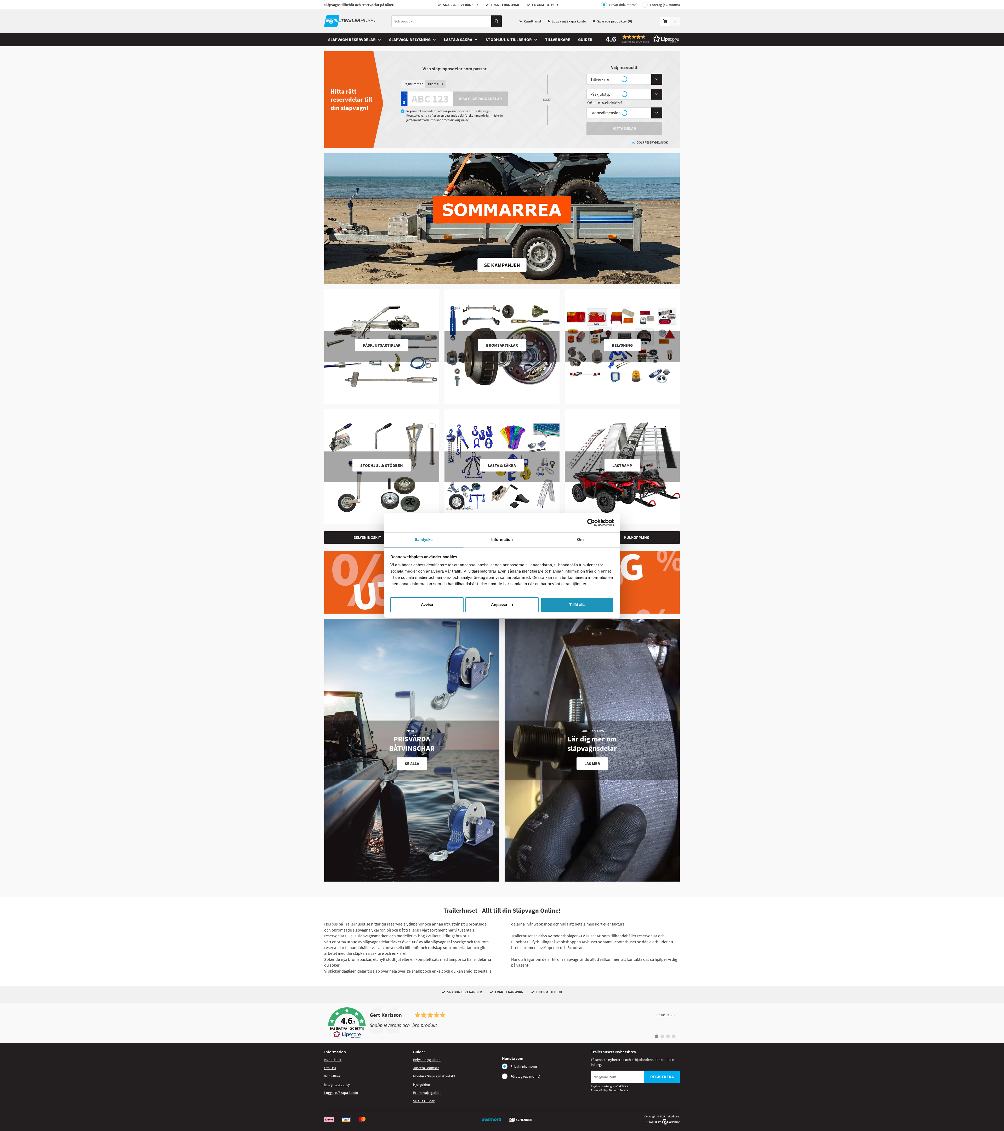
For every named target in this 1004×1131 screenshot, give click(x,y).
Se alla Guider (424, 1101)
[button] (640, 39)
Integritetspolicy (337, 1084)
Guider (585, 39)
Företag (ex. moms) (665, 4)
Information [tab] (502, 539)
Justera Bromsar (426, 1067)
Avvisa (427, 604)
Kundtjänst (532, 21)
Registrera (662, 1076)
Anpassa (499, 604)
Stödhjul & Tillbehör (509, 39)
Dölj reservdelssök (652, 142)
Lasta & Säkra (458, 39)
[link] (502, 1023)
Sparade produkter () (614, 21)
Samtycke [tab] (424, 539)
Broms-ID (435, 84)
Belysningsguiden (427, 1059)
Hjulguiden (421, 1084)
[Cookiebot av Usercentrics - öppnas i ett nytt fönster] (591, 523)
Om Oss (330, 1067)
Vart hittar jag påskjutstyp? (604, 102)
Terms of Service (618, 1090)
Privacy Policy (599, 1090)
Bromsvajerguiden (427, 1092)
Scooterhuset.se (626, 941)
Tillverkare (557, 39)
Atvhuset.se (592, 941)
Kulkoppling (636, 537)
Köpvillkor (332, 1076)
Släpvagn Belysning (410, 39)
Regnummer (413, 84)
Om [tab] (580, 539)
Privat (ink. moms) (623, 4)
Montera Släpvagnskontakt (434, 1076)
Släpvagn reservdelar (352, 39)
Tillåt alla (577, 604)
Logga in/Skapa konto (569, 21)
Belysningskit (367, 537)
